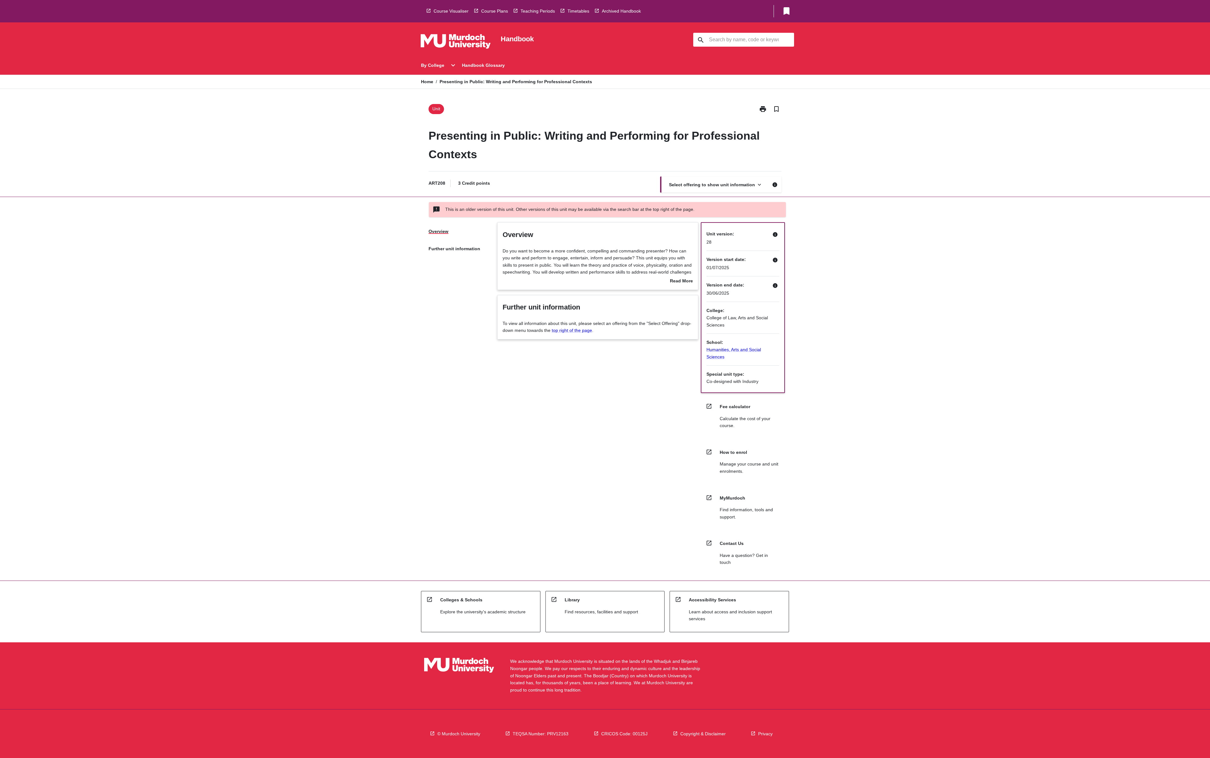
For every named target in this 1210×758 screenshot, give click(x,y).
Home (427, 81)
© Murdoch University (458, 733)
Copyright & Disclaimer (703, 733)
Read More (681, 281)
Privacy (765, 733)
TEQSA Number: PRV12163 (540, 733)
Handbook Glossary (483, 65)
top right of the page (572, 330)
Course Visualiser (451, 11)
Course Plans (494, 11)
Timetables (578, 11)
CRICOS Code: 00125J (624, 733)
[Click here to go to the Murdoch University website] (456, 42)
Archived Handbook (621, 11)
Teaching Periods (538, 11)
